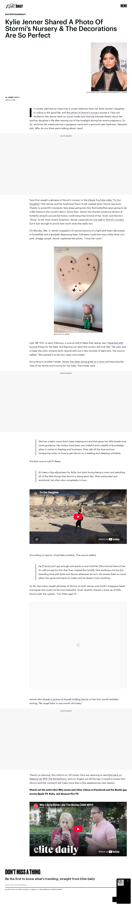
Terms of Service (45, 889)
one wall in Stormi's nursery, (108, 219)
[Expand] (119, 880)
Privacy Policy (57, 889)
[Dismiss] (128, 880)
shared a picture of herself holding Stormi (65, 699)
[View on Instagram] (78, 645)
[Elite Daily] (14, 5)
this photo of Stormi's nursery (83, 112)
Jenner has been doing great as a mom (83, 361)
